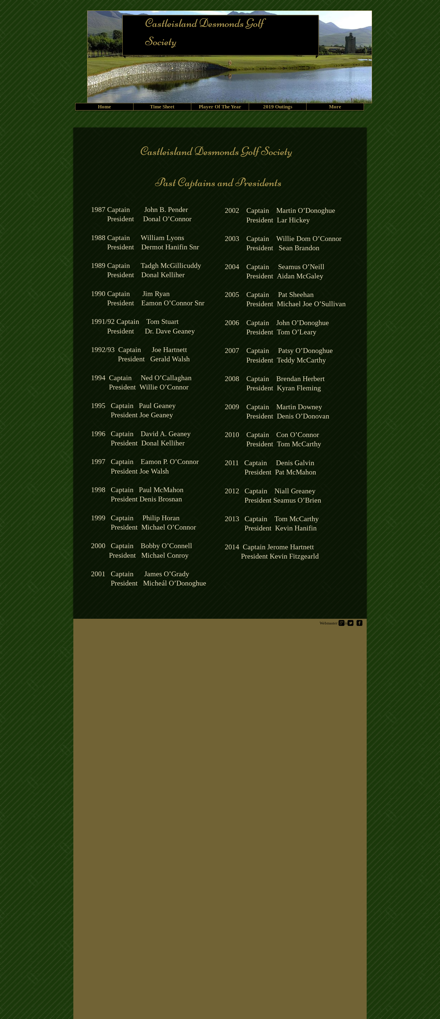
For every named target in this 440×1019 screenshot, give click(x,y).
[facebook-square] (359, 623)
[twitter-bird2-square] (350, 623)
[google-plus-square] (342, 623)
